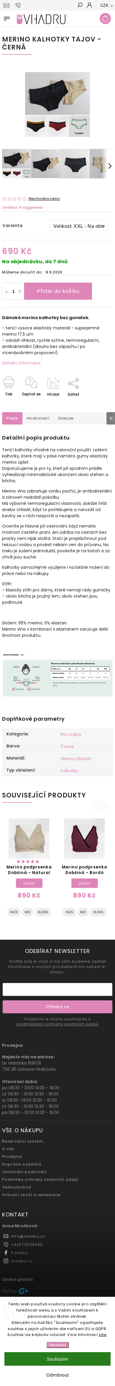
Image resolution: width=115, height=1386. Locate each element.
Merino (68, 759)
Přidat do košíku (58, 291)
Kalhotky (69, 771)
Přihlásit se (57, 1006)
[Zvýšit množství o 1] (19, 291)
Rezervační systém (22, 1141)
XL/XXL (43, 912)
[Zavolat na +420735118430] (19, 5)
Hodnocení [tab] (38, 418)
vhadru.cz (21, 1261)
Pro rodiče (71, 734)
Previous (96, 806)
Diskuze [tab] (66, 418)
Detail (29, 883)
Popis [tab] (12, 418)
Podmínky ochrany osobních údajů (40, 1179)
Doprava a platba (21, 1164)
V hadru (19, 1252)
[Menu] (6, 17)
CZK (105, 5)
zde (103, 1334)
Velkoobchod (16, 1187)
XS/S (14, 912)
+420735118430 (27, 1244)
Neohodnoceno (44, 199)
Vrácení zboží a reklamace (31, 1194)
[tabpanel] (29, 870)
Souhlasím (57, 1359)
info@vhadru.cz (28, 1236)
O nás (8, 1148)
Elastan (84, 759)
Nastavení (57, 1345)
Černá (67, 747)
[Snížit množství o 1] (6, 291)
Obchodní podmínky (24, 1171)
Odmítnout (57, 1375)
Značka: (22, 207)
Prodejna (12, 1156)
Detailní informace (21, 363)
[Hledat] (79, 5)
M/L (28, 912)
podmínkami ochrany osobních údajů (57, 1024)
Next (105, 806)
